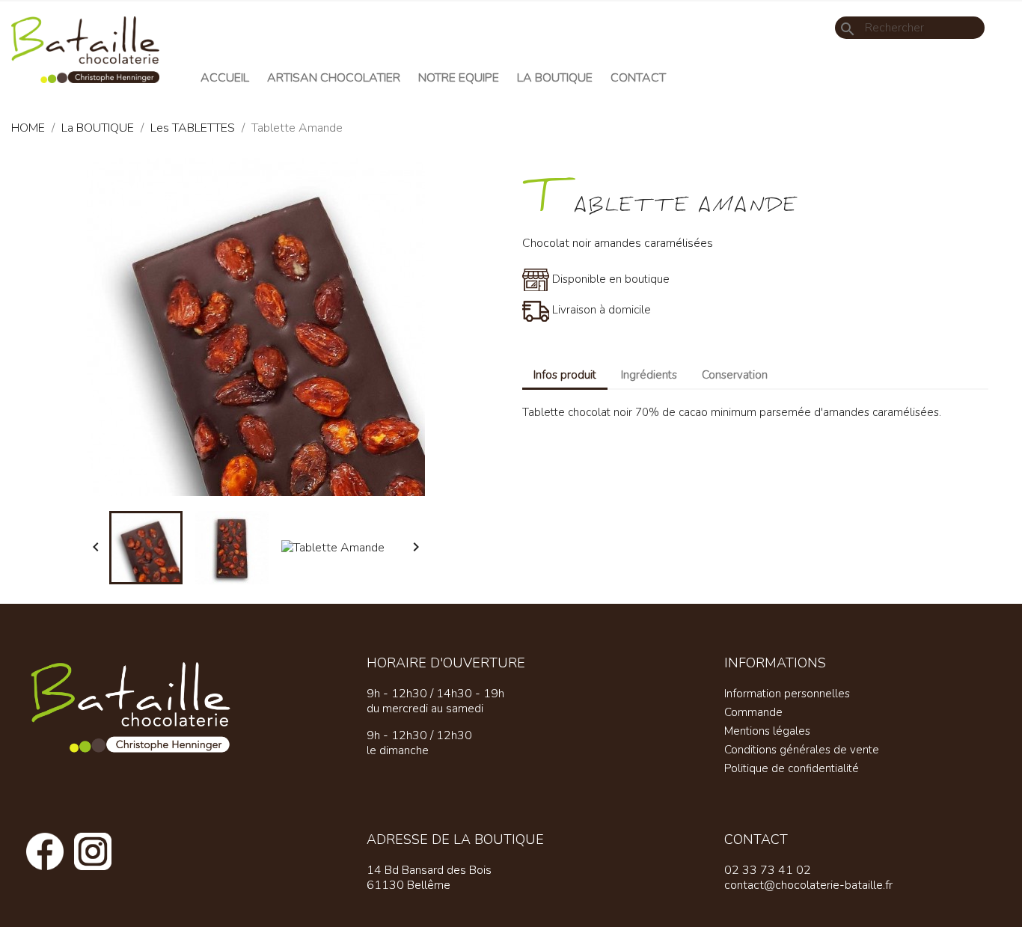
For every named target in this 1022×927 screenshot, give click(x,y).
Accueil (225, 78)
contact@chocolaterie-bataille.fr (808, 885)
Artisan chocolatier (333, 78)
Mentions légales (767, 730)
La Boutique (555, 78)
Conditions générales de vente (801, 749)
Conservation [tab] (735, 374)
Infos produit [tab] (564, 374)
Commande (753, 712)
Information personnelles (787, 693)
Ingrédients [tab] (649, 374)
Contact (638, 78)
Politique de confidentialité (791, 768)
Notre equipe (458, 78)
